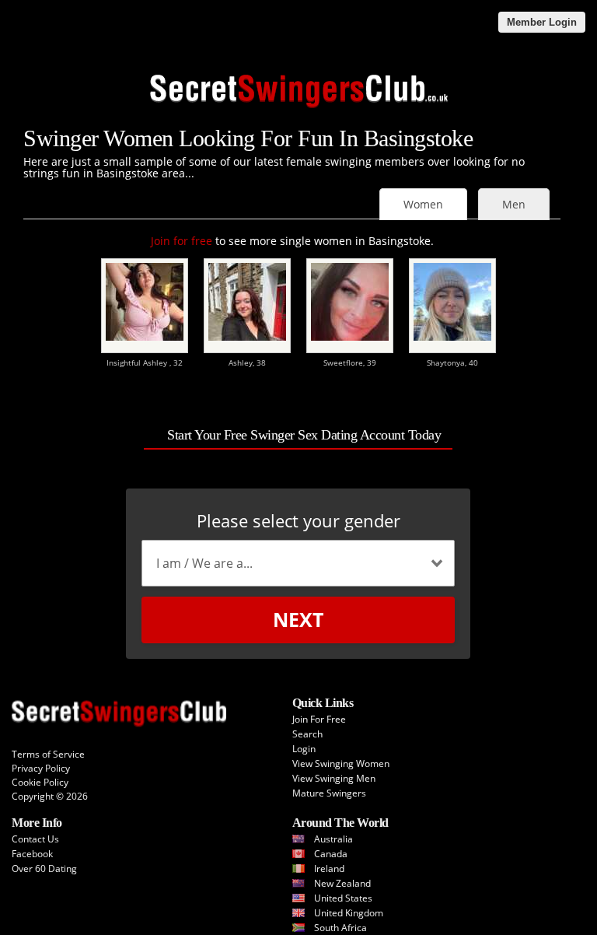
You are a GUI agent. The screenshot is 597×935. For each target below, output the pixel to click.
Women (423, 204)
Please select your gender (298, 520)
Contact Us (35, 839)
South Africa (340, 927)
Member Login (542, 22)
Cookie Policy (40, 782)
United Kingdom (348, 912)
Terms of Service (48, 754)
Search (307, 734)
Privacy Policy (41, 768)
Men (513, 204)
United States (343, 898)
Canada (330, 853)
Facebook (32, 853)
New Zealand (342, 883)
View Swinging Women (340, 763)
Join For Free (319, 719)
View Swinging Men (333, 778)
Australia (333, 839)
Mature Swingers (329, 793)
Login (304, 748)
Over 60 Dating (44, 868)
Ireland (329, 868)
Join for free (181, 240)
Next (298, 619)
